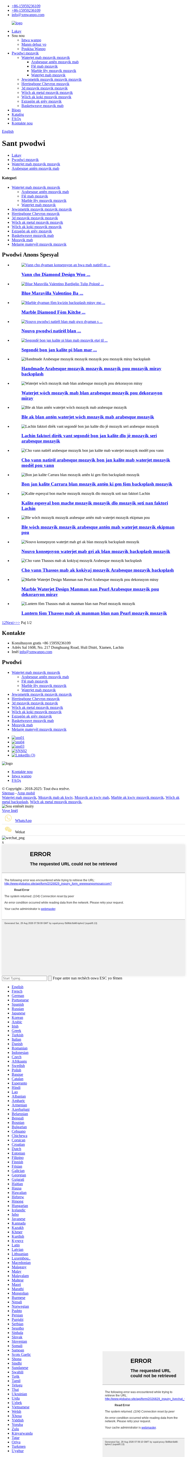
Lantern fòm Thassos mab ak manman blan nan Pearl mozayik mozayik (94, 613)
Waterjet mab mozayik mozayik (45, 57)
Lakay (16, 31)
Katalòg (18, 114)
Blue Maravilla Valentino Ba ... (52, 293)
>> (18, 623)
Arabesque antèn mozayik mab (55, 62)
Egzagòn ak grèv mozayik (41, 101)
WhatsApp (23, 820)
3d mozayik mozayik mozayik (44, 88)
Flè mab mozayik (44, 66)
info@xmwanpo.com (28, 15)
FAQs (16, 119)
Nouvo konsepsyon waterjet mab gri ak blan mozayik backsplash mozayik (95, 551)
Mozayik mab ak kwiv (55, 797)
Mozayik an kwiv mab (92, 797)
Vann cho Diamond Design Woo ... (55, 274)
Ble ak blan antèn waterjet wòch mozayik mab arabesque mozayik (87, 416)
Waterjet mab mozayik (48, 75)
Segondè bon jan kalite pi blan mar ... (59, 349)
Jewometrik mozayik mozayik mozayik (51, 79)
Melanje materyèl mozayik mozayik (39, 244)
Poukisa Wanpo (33, 49)
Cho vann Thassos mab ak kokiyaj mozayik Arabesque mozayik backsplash (97, 570)
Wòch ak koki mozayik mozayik (46, 97)
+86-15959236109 (26, 6)
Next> (11, 623)
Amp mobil (26, 793)
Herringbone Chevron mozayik (45, 84)
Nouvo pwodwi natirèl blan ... (51, 330)
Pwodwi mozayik (25, 53)
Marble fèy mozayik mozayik (53, 71)
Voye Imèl (10, 810)
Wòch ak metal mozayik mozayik (47, 92)
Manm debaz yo (33, 44)
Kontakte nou (22, 123)
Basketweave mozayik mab (42, 106)
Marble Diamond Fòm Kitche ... (53, 312)
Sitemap (8, 793)
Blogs (16, 110)
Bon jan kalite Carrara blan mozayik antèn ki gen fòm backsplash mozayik (96, 484)
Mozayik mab (22, 240)
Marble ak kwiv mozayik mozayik (137, 797)
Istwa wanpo (31, 40)
